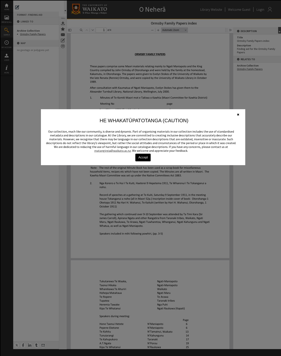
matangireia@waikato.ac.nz (112, 151)
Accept (143, 157)
